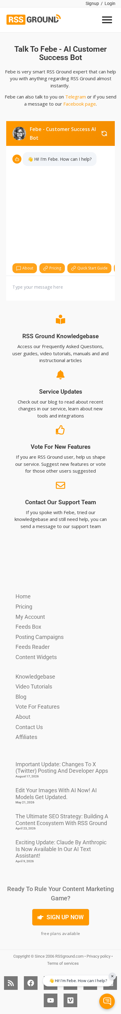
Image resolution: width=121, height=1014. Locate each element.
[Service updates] (60, 374)
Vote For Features (38, 706)
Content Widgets (36, 657)
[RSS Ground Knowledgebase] (60, 319)
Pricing (24, 606)
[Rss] (11, 983)
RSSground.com (69, 956)
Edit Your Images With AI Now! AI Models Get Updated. (56, 793)
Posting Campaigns (40, 637)
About (23, 717)
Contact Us (29, 727)
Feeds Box (28, 626)
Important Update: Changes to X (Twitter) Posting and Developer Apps (62, 767)
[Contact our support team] (60, 485)
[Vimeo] (70, 1000)
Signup (92, 3)
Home (23, 596)
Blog (21, 696)
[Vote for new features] (60, 430)
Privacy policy (98, 956)
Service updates (60, 391)
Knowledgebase (35, 676)
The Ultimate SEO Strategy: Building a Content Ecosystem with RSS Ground (62, 819)
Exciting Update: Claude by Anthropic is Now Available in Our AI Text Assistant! (61, 849)
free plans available (60, 933)
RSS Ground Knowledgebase (60, 336)
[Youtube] (50, 1000)
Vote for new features (61, 446)
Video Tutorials (34, 686)
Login (110, 3)
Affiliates (26, 737)
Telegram (75, 97)
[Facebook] (31, 983)
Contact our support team (60, 502)
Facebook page (79, 104)
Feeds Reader (33, 647)
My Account (30, 617)
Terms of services (63, 963)
